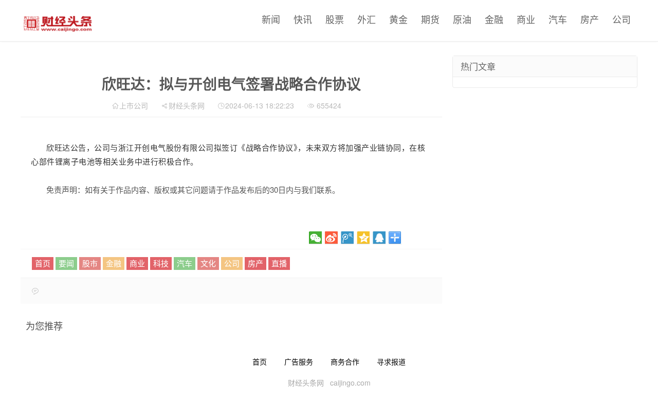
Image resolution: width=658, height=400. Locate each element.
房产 (589, 19)
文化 (208, 263)
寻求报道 (391, 361)
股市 (90, 263)
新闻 (271, 19)
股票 (334, 19)
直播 (279, 263)
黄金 (398, 19)
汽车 (558, 19)
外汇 (366, 19)
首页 (42, 263)
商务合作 (345, 361)
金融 (494, 19)
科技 (161, 263)
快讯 (303, 19)
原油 (462, 19)
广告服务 (298, 361)
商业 (526, 19)
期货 (430, 19)
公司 (621, 19)
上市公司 (133, 105)
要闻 (66, 263)
